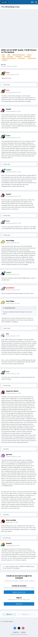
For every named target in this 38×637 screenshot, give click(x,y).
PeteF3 (8, 109)
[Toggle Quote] (4, 308)
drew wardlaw (11, 520)
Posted (12, 74)
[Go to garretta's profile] (3, 455)
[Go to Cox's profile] (3, 335)
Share (9, 614)
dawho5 (9, 543)
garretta (9, 454)
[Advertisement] (19, 28)
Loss (4, 64)
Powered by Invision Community (19, 634)
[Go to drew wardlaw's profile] (3, 521)
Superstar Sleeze (12, 391)
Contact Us (16, 632)
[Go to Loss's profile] (3, 73)
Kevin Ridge (10, 240)
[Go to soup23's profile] (3, 171)
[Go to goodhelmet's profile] (3, 289)
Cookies (23, 632)
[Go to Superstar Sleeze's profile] (3, 392)
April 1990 (14, 66)
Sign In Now (19, 604)
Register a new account (19, 592)
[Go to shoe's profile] (3, 222)
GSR (7, 566)
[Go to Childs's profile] (3, 136)
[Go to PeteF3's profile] (3, 110)
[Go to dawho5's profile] (3, 544)
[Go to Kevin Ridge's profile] (3, 241)
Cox (7, 334)
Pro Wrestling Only (10, 7)
